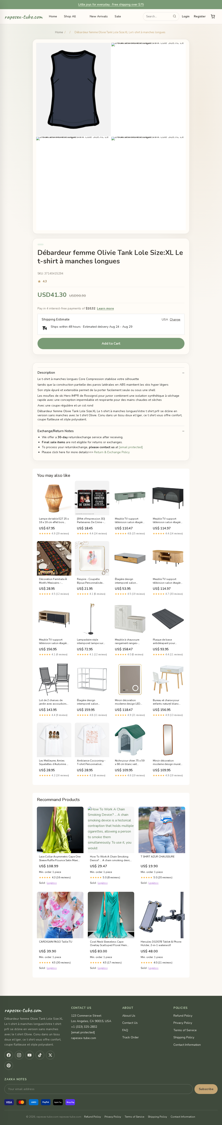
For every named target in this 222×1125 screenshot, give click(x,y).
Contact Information (187, 1045)
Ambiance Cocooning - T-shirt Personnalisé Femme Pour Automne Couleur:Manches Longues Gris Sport (91, 762)
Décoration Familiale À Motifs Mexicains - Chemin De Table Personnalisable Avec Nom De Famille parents (54, 581)
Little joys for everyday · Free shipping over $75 (111, 4)
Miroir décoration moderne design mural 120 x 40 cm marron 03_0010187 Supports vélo (167, 762)
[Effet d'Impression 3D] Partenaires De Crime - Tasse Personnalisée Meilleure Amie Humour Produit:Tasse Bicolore (91, 520)
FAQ (125, 1030)
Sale (118, 16)
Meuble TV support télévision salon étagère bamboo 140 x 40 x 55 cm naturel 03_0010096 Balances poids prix (167, 581)
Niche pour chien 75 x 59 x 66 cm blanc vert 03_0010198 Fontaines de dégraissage (129, 762)
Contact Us (130, 1023)
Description (46, 373)
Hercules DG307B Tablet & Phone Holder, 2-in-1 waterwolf (161, 943)
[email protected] (131, 447)
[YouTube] (29, 1055)
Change (175, 320)
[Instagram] (19, 1055)
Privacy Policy (182, 1023)
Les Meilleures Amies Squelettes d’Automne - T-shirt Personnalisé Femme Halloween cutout (53, 762)
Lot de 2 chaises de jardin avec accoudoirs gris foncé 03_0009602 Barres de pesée (53, 702)
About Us (128, 1016)
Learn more (105, 308)
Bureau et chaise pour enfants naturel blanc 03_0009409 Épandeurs (167, 702)
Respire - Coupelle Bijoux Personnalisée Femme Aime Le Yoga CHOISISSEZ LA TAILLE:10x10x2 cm (90, 581)
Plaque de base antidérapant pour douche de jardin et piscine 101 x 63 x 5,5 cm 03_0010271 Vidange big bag (168, 641)
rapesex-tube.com (23, 16)
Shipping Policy (183, 1037)
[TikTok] (40, 1055)
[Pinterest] (8, 1065)
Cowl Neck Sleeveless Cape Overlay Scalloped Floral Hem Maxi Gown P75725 (108, 943)
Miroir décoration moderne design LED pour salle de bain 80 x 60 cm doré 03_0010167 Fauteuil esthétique (129, 702)
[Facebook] (8, 1055)
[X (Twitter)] (50, 1055)
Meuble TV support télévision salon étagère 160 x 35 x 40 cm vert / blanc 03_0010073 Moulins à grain (129, 520)
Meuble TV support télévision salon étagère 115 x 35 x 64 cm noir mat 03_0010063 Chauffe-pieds (167, 520)
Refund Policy (182, 1016)
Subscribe (206, 1089)
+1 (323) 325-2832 (84, 1027)
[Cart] (213, 16)
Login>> (52, 883)
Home (53, 16)
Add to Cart (111, 343)
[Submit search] (174, 17)
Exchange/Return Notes (56, 431)
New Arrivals (99, 16)
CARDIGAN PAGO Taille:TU (55, 941)
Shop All (70, 16)
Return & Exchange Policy (112, 452)
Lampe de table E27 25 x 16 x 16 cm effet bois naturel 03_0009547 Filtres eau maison (54, 520)
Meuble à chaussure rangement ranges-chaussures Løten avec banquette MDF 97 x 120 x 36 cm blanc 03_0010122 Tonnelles (129, 641)
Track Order (130, 1037)
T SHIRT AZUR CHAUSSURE (158, 856)
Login (185, 16)
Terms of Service (185, 1030)
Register (200, 16)
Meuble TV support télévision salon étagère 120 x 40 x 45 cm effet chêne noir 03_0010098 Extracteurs (53, 641)
